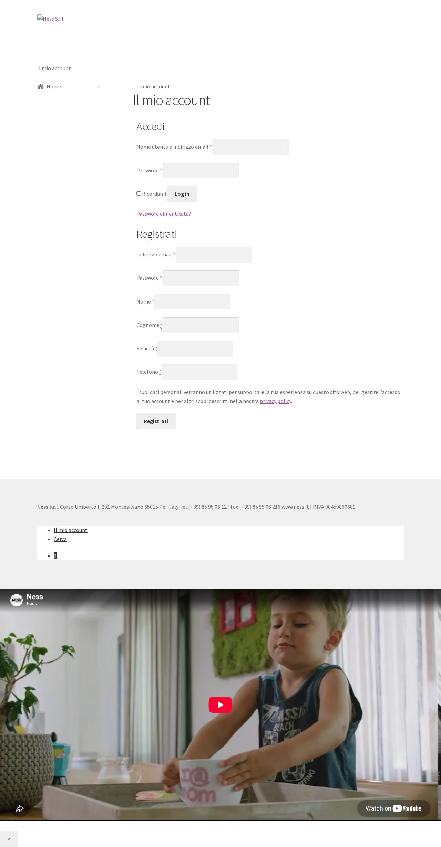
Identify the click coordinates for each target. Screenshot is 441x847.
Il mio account (54, 68)
